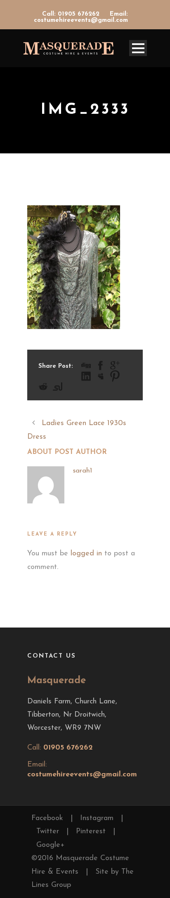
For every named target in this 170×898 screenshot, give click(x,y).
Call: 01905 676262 (72, 14)
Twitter (47, 831)
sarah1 (82, 470)
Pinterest (91, 831)
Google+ (50, 845)
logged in (86, 553)
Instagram (96, 818)
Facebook (47, 818)
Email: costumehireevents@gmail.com (81, 17)
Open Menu (138, 48)
